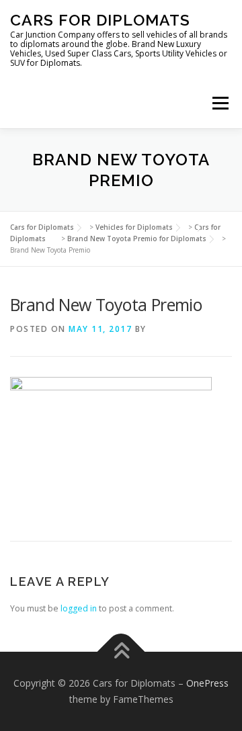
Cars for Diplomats (100, 20)
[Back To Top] (121, 652)
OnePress (207, 683)
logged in (79, 608)
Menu (219, 103)
